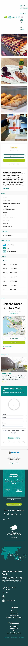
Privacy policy (14, 637)
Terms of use (7, 637)
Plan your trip (14, 613)
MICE (14, 630)
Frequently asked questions (14, 617)
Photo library (14, 626)
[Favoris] (19, 17)
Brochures (14, 611)
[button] (22, 17)
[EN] (22, 17)
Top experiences (14, 615)
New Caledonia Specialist (14, 633)
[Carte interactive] (16, 17)
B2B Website (14, 628)
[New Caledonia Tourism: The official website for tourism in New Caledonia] (9, 17)
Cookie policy (21, 637)
